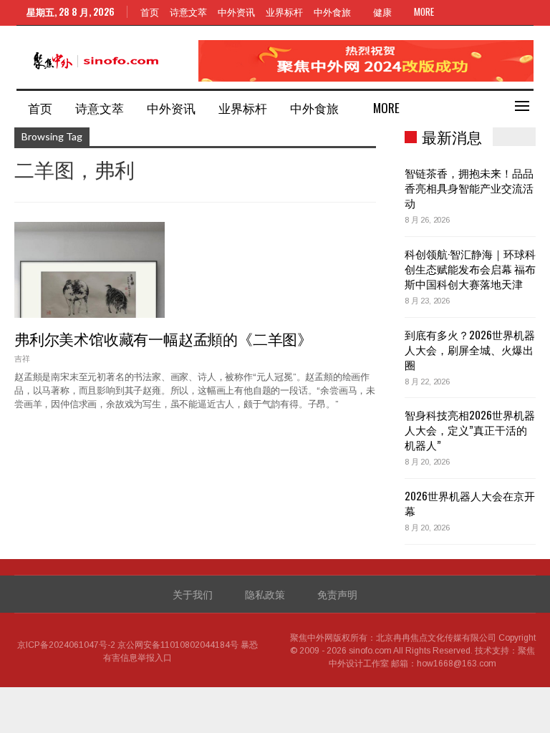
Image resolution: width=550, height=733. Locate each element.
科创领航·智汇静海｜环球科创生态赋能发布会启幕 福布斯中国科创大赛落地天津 (470, 268)
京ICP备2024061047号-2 (66, 645)
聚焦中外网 (311, 638)
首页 (149, 11)
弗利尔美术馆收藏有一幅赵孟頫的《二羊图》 (163, 338)
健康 (382, 11)
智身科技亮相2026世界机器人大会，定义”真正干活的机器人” (470, 429)
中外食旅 (332, 11)
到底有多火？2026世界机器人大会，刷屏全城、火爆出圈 (470, 349)
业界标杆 (284, 11)
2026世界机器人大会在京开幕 (470, 502)
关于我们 (193, 593)
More (425, 11)
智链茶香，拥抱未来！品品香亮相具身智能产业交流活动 (469, 187)
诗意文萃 (188, 11)
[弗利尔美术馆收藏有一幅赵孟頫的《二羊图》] (89, 270)
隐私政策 (265, 593)
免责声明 (337, 593)
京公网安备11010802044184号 (177, 645)
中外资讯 (236, 11)
